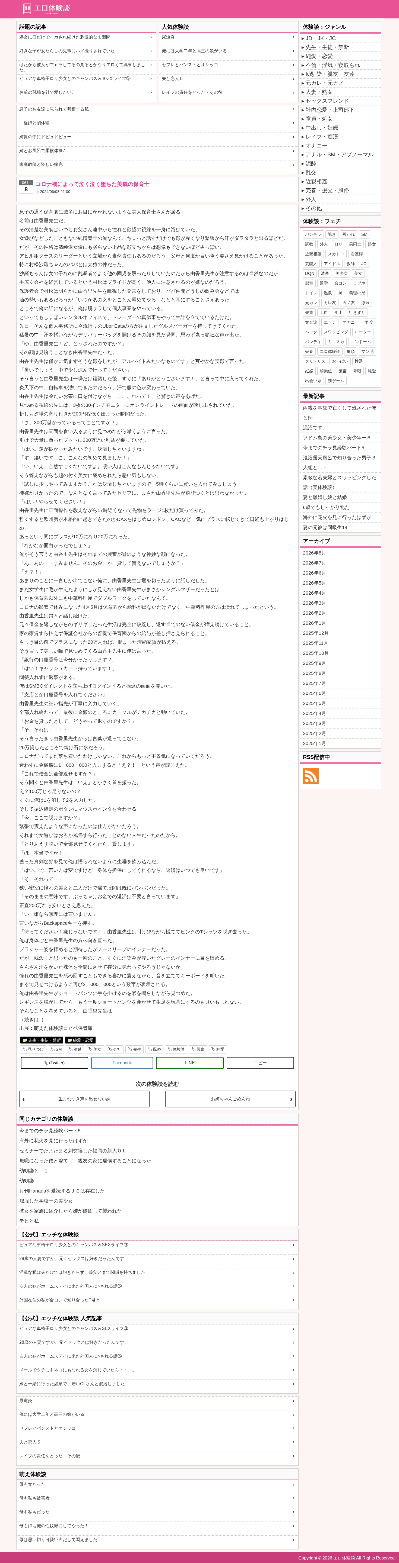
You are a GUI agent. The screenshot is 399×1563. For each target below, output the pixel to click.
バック (311, 332)
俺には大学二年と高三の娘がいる (194, 51)
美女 (97, 1049)
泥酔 (311, 163)
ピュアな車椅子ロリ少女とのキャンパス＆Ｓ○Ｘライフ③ (75, 78)
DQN (309, 273)
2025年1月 (314, 743)
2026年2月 (314, 613)
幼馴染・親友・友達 (330, 74)
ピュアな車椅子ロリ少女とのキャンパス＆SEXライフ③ (73, 1244)
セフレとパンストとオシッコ (190, 64)
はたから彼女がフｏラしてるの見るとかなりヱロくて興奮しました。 (82, 67)
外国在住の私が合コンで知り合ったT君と (59, 1300)
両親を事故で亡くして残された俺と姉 (339, 412)
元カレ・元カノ (325, 83)
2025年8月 (314, 673)
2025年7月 (314, 683)
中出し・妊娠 (322, 128)
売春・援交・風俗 (327, 190)
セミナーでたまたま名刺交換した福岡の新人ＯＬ (73, 1150)
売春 (309, 351)
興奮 (201, 1049)
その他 (314, 208)
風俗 (157, 1049)
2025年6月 (314, 693)
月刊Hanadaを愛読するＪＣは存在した (62, 1191)
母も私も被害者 (34, 1498)
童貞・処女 (319, 119)
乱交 (311, 172)
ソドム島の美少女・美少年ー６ (337, 437)
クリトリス (315, 361)
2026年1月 (314, 623)
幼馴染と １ (34, 1171)
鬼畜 (342, 371)
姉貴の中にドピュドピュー (45, 136)
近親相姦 (316, 181)
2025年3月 (314, 723)
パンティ (313, 341)
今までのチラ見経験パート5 (50, 1130)
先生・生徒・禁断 (44, 1040)
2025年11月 (315, 643)
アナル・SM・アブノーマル (339, 154)
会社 (117, 1049)
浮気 (365, 302)
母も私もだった (34, 1512)
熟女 (372, 244)
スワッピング (336, 332)
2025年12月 (316, 633)
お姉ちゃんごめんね (230, 1099)
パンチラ (313, 234)
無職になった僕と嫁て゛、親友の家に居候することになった (85, 1161)
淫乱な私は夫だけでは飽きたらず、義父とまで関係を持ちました (82, 1272)
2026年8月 (314, 553)
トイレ (311, 293)
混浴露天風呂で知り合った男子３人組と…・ (339, 462)
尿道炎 (168, 37)
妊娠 (309, 371)
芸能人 (311, 263)
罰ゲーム (336, 380)
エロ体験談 (330, 351)
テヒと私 (29, 1221)
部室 (309, 283)
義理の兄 (357, 293)
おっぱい (340, 361)
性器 (359, 361)
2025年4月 (314, 713)
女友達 (311, 322)
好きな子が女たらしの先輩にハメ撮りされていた (67, 51)
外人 (311, 199)
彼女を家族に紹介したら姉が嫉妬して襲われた (70, 1211)
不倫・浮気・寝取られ (333, 65)
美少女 (341, 273)
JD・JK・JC (321, 38)
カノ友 (349, 302)
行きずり (357, 312)
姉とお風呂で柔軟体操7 (42, 150)
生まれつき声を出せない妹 (84, 1099)
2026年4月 (314, 593)
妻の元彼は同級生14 (325, 527)
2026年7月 (314, 563)
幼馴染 (26, 1181)
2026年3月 (314, 603)
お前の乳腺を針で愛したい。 (47, 92)
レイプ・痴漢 (322, 137)
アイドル (332, 263)
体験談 (179, 1049)
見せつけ (36, 1049)
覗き (332, 234)
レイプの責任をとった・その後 (192, 92)
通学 (324, 283)
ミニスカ (336, 341)
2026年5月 (314, 583)
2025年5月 (314, 703)
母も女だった (32, 1484)
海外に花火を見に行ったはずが (53, 1140)
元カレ (311, 302)
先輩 (309, 312)
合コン (340, 283)
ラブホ (359, 283)
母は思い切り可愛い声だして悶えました (58, 1539)
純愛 (220, 1049)
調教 (309, 244)
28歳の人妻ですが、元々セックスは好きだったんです (71, 1258)
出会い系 (313, 380)
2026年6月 (314, 573)
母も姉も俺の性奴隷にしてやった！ (54, 1525)
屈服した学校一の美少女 (46, 1201)
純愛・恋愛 (83, 1040)
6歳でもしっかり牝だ (326, 507)
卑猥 (357, 371)
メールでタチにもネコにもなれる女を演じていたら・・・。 (78, 1370)
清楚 (78, 1049)
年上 (338, 312)
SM (59, 1049)
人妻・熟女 (319, 92)
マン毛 (367, 351)
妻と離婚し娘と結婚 (325, 497)
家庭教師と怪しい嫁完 (41, 164)
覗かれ (349, 234)
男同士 (355, 244)
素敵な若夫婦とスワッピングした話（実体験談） (339, 482)
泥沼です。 (315, 427)
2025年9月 (314, 663)
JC (363, 263)
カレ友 (330, 302)
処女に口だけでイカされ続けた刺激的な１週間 (64, 37)
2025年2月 (314, 733)
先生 (137, 1049)
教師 (351, 263)
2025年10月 (316, 653)
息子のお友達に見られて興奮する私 (54, 109)
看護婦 (357, 254)
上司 (324, 312)
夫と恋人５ (172, 78)
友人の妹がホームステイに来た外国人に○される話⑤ (70, 1286)
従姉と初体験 (34, 123)
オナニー (316, 146)
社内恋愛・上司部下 (330, 110)
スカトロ (336, 254)
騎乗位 (326, 371)
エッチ (330, 322)
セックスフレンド (327, 101)
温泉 (328, 293)
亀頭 (351, 351)
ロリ (338, 244)
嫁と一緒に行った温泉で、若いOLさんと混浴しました (72, 1383)
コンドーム (361, 341)
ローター (363, 332)
